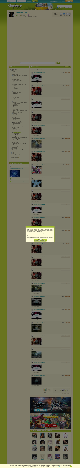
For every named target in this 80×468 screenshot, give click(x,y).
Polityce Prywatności (62, 466)
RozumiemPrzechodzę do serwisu (40, 240)
